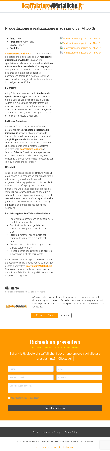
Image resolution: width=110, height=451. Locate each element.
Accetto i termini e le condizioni (25, 398)
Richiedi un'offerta (44, 315)
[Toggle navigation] (2, 6)
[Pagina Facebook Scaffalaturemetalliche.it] (96, 441)
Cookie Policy (71, 432)
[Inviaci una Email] (101, 7)
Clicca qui (65, 358)
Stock (35, 432)
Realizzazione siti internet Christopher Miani (55, 447)
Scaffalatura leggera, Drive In (34, 48)
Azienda (65, 315)
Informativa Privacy (51, 432)
